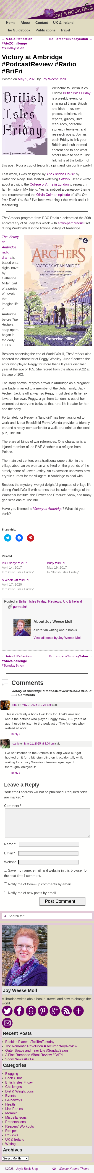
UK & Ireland (63, 23)
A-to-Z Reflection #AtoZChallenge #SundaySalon (17, 43)
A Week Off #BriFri (15, 580)
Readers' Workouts (19, 1126)
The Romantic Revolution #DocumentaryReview (41, 1046)
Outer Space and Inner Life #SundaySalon (36, 1050)
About (25, 23)
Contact (41, 23)
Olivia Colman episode (53, 195)
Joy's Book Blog (27, 1168)
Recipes (11, 1131)
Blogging (11, 1074)
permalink (20, 607)
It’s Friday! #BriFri (14, 563)
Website (10, 862)
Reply (15, 734)
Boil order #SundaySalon (70, 39)
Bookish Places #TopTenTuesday (30, 1042)
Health (10, 1104)
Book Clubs (14, 1078)
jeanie (16, 743)
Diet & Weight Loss (19, 1091)
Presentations (15, 1122)
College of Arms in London (49, 184)
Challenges (13, 1087)
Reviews (54, 601)
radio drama (10, 247)
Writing (10, 1144)
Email (9, 853)
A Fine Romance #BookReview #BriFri (34, 1055)
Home (10, 23)
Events (10, 1096)
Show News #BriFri (19, 1059)
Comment (12, 806)
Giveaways (13, 1100)
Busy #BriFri (56, 563)
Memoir (11, 1113)
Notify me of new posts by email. (32, 893)
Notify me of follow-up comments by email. (39, 884)
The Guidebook (18, 30)
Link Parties (14, 1109)
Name (10, 844)
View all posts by (57, 637)
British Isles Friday (77, 93)
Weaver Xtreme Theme (74, 1168)
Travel (65, 30)
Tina (14, 704)
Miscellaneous (16, 1117)
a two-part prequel (71, 223)
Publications (45, 30)
